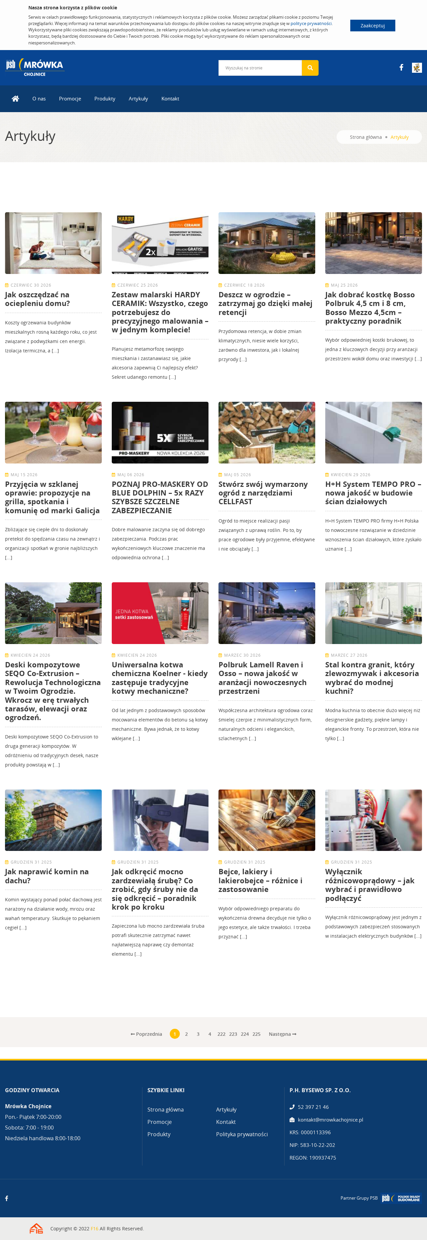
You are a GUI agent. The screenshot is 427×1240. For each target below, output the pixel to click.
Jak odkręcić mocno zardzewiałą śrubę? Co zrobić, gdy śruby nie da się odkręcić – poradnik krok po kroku (155, 889)
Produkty (104, 98)
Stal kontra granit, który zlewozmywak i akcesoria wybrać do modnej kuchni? (372, 677)
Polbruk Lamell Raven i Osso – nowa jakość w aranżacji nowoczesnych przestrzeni (263, 677)
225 (257, 1034)
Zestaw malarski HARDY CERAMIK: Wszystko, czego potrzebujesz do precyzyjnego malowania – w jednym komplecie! (160, 312)
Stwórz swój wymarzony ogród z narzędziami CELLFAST (263, 493)
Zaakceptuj (373, 25)
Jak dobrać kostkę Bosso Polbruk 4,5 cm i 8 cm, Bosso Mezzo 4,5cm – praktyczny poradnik (370, 307)
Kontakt (170, 98)
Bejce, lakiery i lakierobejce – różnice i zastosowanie (261, 880)
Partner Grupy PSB (359, 1198)
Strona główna (366, 137)
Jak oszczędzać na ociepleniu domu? (37, 298)
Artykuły (138, 98)
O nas (39, 98)
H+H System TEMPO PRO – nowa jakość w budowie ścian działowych (373, 493)
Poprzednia (148, 1034)
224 (245, 1034)
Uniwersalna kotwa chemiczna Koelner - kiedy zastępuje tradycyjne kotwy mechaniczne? (160, 677)
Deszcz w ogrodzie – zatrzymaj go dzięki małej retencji (266, 303)
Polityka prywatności (242, 1134)
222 (222, 1034)
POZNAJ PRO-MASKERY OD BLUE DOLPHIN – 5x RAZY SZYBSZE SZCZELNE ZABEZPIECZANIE (160, 497)
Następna (280, 1034)
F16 (94, 1228)
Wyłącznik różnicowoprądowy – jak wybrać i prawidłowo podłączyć (370, 884)
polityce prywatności (311, 23)
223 (233, 1034)
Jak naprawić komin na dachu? (47, 875)
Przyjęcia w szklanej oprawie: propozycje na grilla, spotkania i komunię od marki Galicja (52, 497)
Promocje (70, 98)
